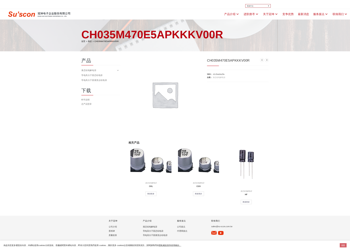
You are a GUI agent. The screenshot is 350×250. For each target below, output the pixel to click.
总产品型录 (86, 104)
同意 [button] (343, 245)
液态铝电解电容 (219, 77)
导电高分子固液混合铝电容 (94, 80)
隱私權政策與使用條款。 (170, 245)
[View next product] (267, 60)
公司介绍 (113, 227)
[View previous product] (262, 60)
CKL (151, 186)
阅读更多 (150, 194)
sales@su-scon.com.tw (221, 226)
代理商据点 (182, 231)
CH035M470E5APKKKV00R (106, 41)
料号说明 (85, 100)
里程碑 (112, 231)
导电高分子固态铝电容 (92, 75)
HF (246, 194)
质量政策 (113, 235)
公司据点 (181, 227)
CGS (198, 186)
